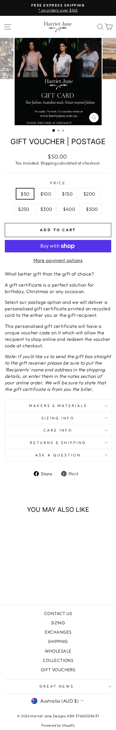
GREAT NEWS (56, 686)
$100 (46, 194)
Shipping (49, 163)
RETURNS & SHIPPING (58, 442)
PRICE (58, 183)
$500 (92, 209)
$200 (89, 194)
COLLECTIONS (58, 660)
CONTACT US (58, 613)
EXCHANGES (58, 632)
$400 (69, 209)
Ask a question (58, 455)
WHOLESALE (58, 651)
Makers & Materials (58, 405)
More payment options (58, 260)
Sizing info (58, 418)
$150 (67, 194)
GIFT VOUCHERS (58, 669)
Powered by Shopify (58, 725)
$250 (24, 209)
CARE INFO (58, 430)
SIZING (58, 622)
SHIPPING (58, 641)
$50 (25, 194)
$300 (46, 209)
